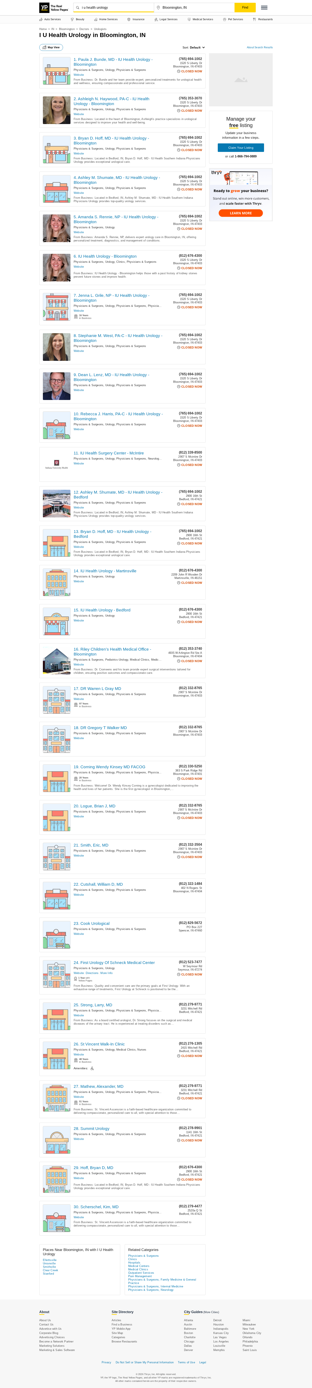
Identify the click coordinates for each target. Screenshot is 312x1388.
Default (195, 47)
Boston (188, 1333)
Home (43, 29)
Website (79, 74)
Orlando (247, 1337)
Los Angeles (221, 1341)
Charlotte (189, 1337)
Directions (92, 973)
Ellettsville (50, 1260)
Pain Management (140, 1276)
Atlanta (188, 1320)
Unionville (49, 1263)
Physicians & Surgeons (131, 69)
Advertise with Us (50, 1328)
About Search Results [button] (260, 47)
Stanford (48, 1273)
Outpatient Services (141, 1272)
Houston (218, 1324)
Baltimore (190, 1328)
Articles (116, 1320)
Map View (54, 47)
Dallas (188, 1345)
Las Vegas (220, 1337)
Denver (188, 1350)
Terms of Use (186, 1362)
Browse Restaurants (124, 1341)
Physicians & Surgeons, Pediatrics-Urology (101, 659)
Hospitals (134, 1262)
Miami (246, 1320)
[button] (264, 7)
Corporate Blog (48, 1333)
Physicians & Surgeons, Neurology (138, 458)
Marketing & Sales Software (57, 1350)
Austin (188, 1324)
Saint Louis (250, 1350)
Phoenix (248, 1345)
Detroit (217, 1320)
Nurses (141, 1049)
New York (249, 1328)
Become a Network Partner (56, 1341)
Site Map (117, 1333)
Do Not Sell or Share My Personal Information (145, 1362)
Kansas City (221, 1333)
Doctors (84, 29)
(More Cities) (211, 1312)
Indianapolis (220, 1328)
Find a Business (122, 1324)
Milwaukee (249, 1324)
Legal (202, 1362)
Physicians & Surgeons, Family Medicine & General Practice (162, 1281)
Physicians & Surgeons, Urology (94, 69)
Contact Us (46, 1324)
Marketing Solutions (52, 1345)
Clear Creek (50, 1270)
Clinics (120, 261)
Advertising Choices (52, 1337)
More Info (106, 973)
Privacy (106, 1362)
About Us (45, 1320)
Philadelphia (250, 1341)
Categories (118, 1337)
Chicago (189, 1341)
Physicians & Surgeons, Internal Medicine (155, 1286)
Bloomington (67, 29)
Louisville (219, 1345)
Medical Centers (161, 659)
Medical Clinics (139, 659)
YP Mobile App (121, 1328)
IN (52, 29)
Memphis (219, 1350)
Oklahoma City (252, 1333)
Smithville (49, 1266)
